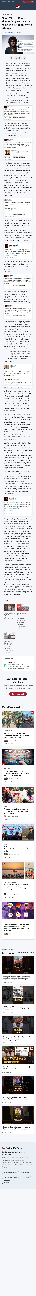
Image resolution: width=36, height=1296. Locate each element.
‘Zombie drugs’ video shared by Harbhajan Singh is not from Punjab (17, 1068)
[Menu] (33, 7)
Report (9, 15)
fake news (17, 551)
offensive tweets (9, 396)
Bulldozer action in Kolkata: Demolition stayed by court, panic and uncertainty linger (16, 735)
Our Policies (25, 1172)
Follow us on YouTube (26, 952)
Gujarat (6, 175)
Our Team (26, 1177)
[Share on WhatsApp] (20, 58)
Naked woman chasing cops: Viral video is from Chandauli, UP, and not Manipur (9, 644)
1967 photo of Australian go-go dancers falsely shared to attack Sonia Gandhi (16, 1008)
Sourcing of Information (11, 1177)
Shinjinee (16, 778)
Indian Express (14, 450)
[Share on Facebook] (11, 58)
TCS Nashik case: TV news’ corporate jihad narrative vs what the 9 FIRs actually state (17, 773)
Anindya (11, 740)
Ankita (17, 740)
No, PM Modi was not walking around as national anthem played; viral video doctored (16, 1098)
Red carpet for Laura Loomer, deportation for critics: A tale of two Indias (17, 849)
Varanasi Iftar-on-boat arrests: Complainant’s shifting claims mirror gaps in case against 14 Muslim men (16, 888)
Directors (7, 1182)
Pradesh (22, 175)
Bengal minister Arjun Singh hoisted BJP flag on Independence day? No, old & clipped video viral (16, 1038)
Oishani (11, 934)
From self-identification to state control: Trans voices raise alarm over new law (16, 811)
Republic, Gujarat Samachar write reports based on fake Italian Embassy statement (17, 1128)
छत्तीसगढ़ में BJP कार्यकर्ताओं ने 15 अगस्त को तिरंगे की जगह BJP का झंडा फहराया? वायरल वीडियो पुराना (16, 978)
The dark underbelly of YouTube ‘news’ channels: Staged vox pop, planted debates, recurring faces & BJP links (17, 928)
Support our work (28, 2)
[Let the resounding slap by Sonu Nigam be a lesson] (9, 607)
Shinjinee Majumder (12, 894)
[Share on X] (16, 58)
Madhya (16, 175)
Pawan (16, 934)
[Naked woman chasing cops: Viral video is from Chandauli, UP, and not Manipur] (9, 635)
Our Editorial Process (10, 1172)
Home (4, 15)
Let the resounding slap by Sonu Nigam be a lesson (9, 615)
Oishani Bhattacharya (13, 816)
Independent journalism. (8, 1)
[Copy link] (24, 58)
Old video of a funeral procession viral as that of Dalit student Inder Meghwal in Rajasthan (23, 618)
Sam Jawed (8, 32)
